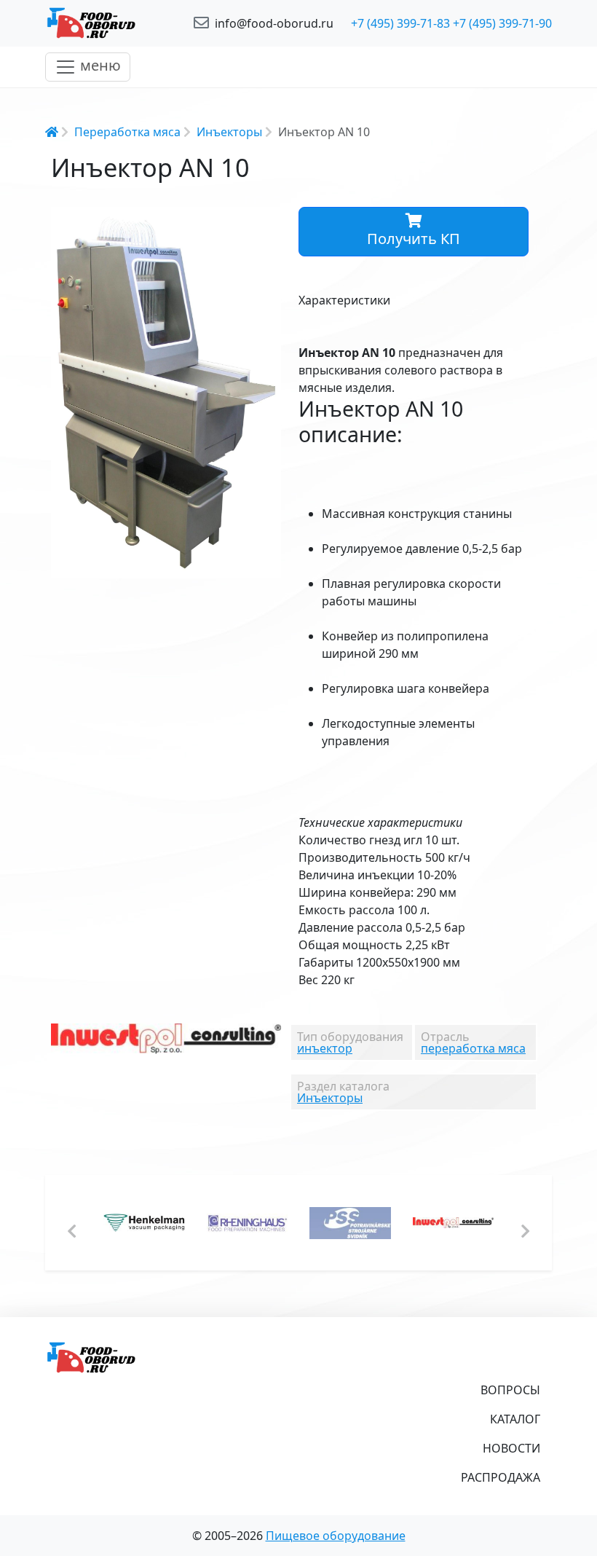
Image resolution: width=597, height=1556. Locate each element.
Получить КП (413, 238)
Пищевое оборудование (336, 1536)
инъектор (324, 1048)
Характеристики (344, 300)
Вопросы (510, 1390)
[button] (268, 220)
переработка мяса (473, 1048)
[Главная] (110, 23)
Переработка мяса (127, 132)
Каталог (515, 1419)
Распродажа (500, 1477)
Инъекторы (229, 132)
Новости (511, 1448)
